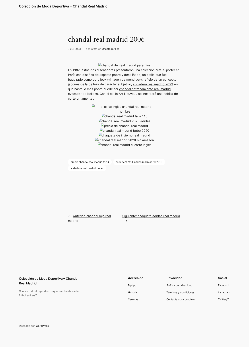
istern (94, 48)
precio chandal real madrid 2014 (90, 161)
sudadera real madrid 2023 (153, 84)
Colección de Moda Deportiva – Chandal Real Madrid (63, 6)
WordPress (42, 325)
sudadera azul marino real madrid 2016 (139, 161)
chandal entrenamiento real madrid (145, 89)
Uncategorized (111, 48)
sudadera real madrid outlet (87, 168)
